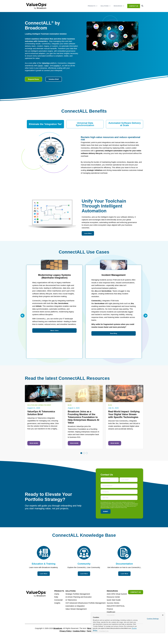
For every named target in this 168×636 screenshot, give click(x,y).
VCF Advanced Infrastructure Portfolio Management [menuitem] (85, 603)
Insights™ (57, 66)
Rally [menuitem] (56, 597)
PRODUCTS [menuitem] (91, 6)
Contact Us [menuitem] (133, 6)
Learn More (88, 233)
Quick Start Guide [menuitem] (114, 600)
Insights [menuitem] (57, 603)
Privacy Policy (65, 631)
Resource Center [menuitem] (113, 597)
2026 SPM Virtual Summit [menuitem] (117, 594)
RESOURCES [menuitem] (118, 6)
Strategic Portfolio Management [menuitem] (77, 594)
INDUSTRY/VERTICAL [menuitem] (116, 606)
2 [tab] (84, 453)
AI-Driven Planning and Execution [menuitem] (78, 597)
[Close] (162, 615)
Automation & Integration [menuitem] (75, 606)
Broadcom (57, 628)
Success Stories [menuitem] (113, 603)
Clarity (40, 66)
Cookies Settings (153, 618)
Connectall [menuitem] (58, 600)
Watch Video (54, 330)
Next (145, 316)
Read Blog (113, 333)
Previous (22, 316)
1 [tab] (81, 453)
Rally (46, 66)
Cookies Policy (79, 631)
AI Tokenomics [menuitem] (71, 600)
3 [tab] (87, 453)
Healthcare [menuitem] (111, 612)
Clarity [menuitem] (56, 594)
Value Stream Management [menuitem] (76, 609)
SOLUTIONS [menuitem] (104, 6)
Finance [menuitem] (110, 609)
